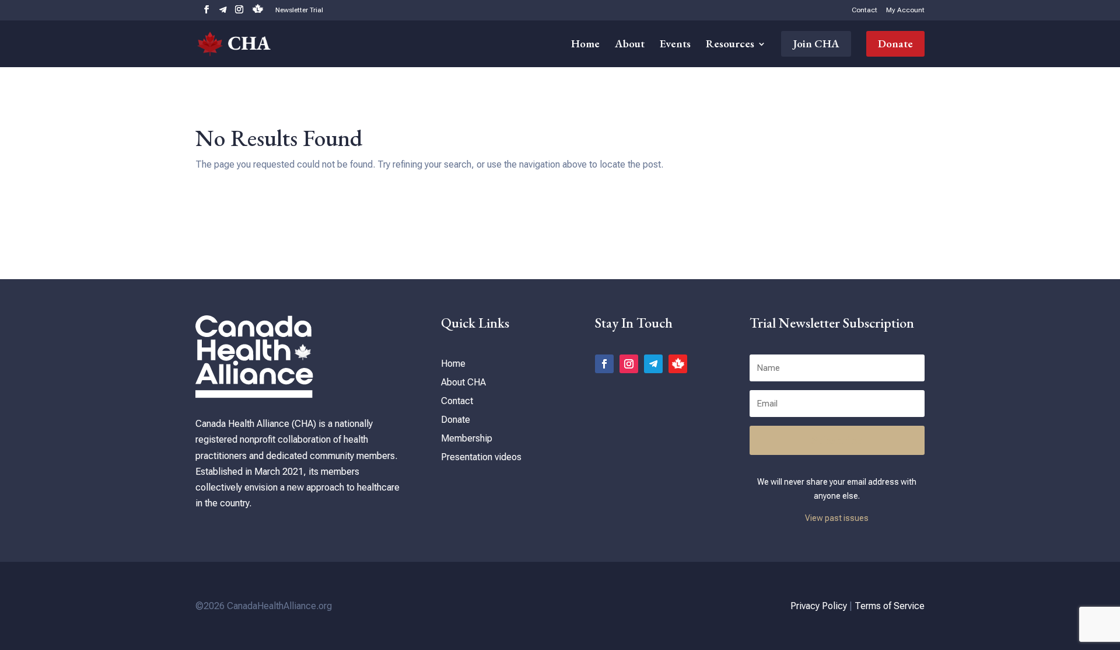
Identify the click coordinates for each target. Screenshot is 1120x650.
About (630, 45)
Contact (864, 10)
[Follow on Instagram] (629, 363)
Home (585, 45)
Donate (895, 43)
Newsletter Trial (299, 10)
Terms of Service (890, 605)
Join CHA (816, 43)
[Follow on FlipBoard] (677, 363)
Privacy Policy (818, 605)
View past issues (837, 518)
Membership (466, 438)
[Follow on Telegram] (653, 363)
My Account (905, 10)
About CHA (463, 382)
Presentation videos (481, 457)
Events (675, 45)
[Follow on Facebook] (604, 363)
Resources (730, 45)
